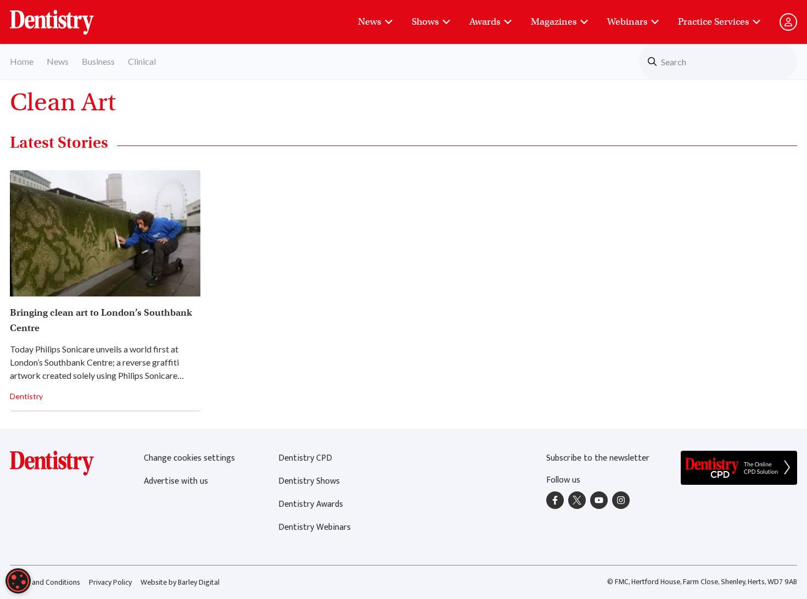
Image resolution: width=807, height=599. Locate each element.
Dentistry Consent (65, 16)
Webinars (627, 21)
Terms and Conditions (45, 582)
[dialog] (18, 581)
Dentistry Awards (310, 504)
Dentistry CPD (305, 458)
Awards (484, 21)
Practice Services (713, 21)
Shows (425, 21)
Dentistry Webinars (314, 527)
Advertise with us (176, 481)
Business (98, 61)
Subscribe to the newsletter (597, 458)
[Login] (788, 22)
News (369, 21)
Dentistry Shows (309, 481)
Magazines (553, 21)
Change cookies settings (189, 458)
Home (21, 61)
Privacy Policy (110, 582)
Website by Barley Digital (180, 582)
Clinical (142, 61)
